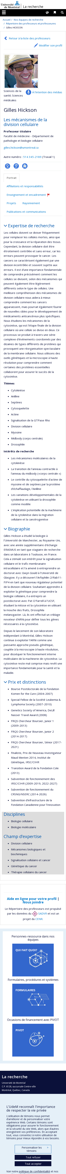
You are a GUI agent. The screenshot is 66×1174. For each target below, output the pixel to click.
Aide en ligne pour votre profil (31, 898)
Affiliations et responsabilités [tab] (25, 186)
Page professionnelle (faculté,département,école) (7, 166)
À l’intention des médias (47, 92)
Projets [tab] (11, 203)
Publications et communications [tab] (26, 211)
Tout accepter (33, 1163)
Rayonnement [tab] (31, 203)
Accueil (6, 19)
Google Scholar (16, 166)
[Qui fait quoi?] (33, 960)
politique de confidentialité (34, 1171)
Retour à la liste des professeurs (29, 38)
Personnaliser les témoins (35, 1149)
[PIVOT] (33, 1040)
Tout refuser (33, 1157)
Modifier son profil (50, 45)
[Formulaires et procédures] (33, 1000)
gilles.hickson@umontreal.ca (21, 147)
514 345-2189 (32, 157)
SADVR (42, 913)
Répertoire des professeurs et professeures (31, 23)
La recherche (33, 6)
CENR (39, 919)
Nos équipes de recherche (28, 19)
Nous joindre (33, 902)
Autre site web (25, 166)
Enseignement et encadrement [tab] (30, 196)
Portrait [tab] (11, 178)
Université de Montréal (10, 4)
